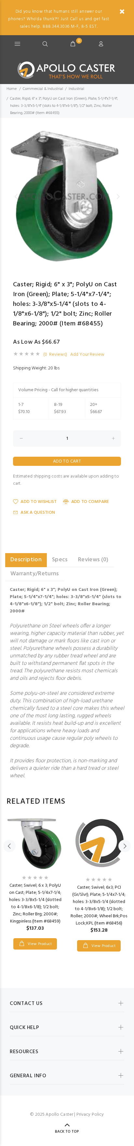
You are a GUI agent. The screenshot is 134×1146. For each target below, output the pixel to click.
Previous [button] (16, 196)
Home (12, 89)
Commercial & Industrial (43, 89)
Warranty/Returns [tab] (34, 574)
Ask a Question (37, 512)
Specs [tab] (60, 560)
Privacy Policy (90, 1114)
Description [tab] (26, 560)
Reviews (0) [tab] (93, 560)
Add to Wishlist (38, 502)
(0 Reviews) (55, 354)
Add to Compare (90, 502)
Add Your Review (87, 354)
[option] (67, 196)
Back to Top (67, 1131)
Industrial (76, 89)
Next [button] (118, 196)
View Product (39, 944)
